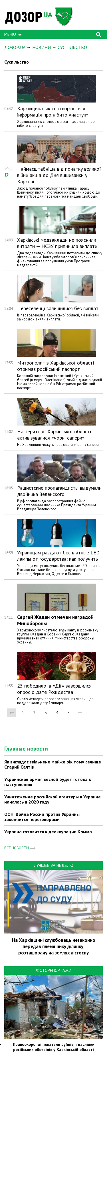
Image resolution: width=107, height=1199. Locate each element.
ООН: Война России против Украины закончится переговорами (42, 816)
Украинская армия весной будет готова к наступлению (47, 781)
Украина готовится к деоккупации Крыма (48, 831)
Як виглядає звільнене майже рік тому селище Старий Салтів (52, 764)
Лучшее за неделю (53, 865)
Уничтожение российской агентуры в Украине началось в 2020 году (52, 799)
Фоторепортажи (53, 970)
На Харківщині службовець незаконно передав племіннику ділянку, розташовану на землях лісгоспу (53, 946)
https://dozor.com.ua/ (41, 16)
